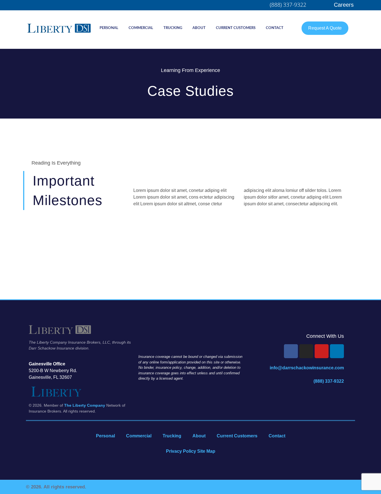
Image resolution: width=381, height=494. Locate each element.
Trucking (172, 28)
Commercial (141, 28)
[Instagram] (306, 351)
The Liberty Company (84, 405)
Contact (274, 28)
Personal (109, 28)
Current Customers (235, 28)
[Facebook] (291, 351)
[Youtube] (322, 351)
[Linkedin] (337, 351)
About (199, 28)
